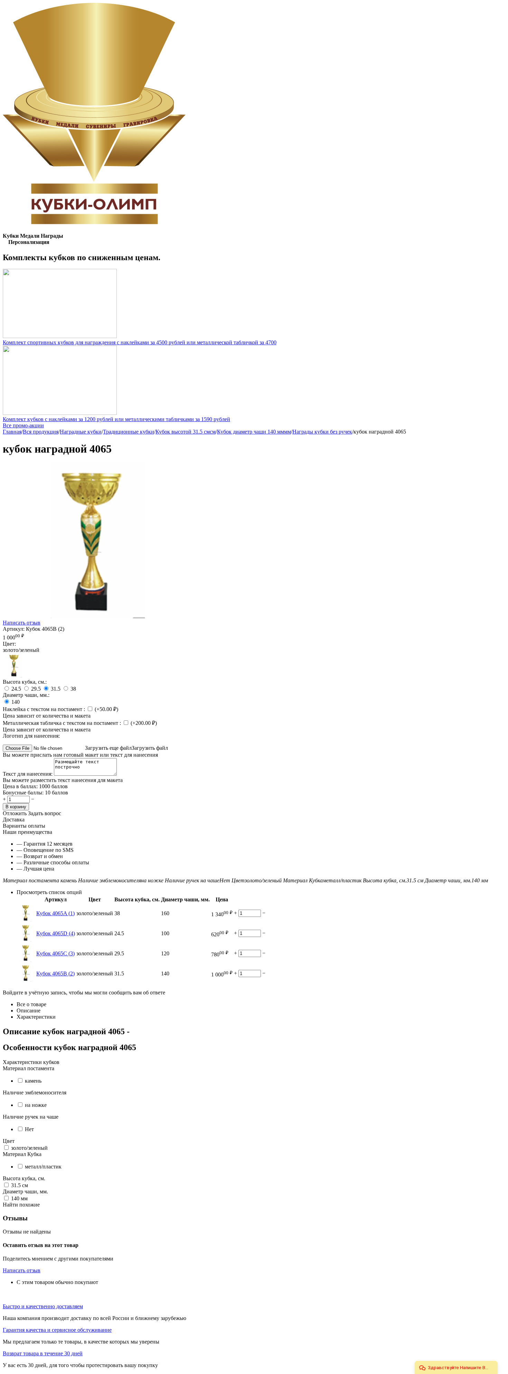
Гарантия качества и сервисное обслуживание (57, 1330)
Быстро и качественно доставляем (43, 1306)
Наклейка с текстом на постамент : (44, 709)
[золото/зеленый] (15, 676)
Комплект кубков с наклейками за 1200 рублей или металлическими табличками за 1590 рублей (116, 419)
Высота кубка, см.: (25, 682)
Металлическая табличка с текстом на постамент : (62, 723)
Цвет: (9, 644)
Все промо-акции (23, 425)
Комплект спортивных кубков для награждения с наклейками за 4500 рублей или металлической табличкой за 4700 (139, 342)
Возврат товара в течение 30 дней (43, 1353)
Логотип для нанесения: (31, 736)
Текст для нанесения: (28, 774)
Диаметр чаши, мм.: (26, 695)
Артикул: (14, 629)
